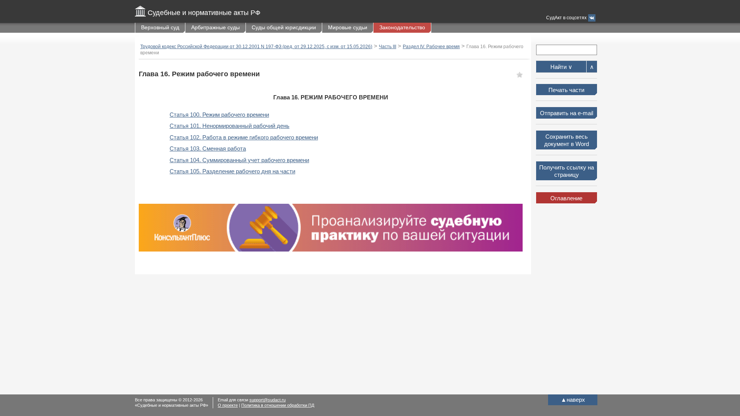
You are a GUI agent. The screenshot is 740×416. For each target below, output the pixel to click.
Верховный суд (160, 27)
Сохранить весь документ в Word (566, 140)
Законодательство (402, 27)
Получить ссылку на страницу (566, 171)
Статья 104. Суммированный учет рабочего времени (239, 160)
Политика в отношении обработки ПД (277, 405)
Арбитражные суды (215, 27)
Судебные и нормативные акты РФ (204, 13)
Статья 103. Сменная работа (208, 148)
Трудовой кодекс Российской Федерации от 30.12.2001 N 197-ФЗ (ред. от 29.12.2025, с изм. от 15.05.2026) (256, 46)
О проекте (228, 405)
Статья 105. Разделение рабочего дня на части (232, 171)
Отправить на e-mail (566, 113)
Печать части (566, 90)
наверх (573, 399)
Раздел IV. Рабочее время (431, 46)
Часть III (387, 46)
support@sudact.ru (267, 400)
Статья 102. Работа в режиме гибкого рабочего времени (244, 137)
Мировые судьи (347, 27)
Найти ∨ (561, 67)
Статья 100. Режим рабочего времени (219, 114)
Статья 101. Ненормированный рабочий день (229, 125)
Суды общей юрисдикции (284, 27)
